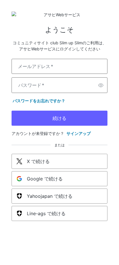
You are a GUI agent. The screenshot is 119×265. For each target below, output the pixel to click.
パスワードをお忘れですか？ (39, 100)
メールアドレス (35, 66)
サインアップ (78, 133)
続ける (59, 118)
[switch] (100, 85)
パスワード (31, 85)
